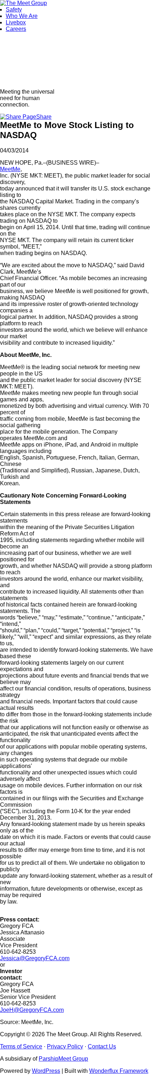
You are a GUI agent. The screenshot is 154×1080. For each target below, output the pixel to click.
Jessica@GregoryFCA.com (34, 958)
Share (44, 117)
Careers (16, 29)
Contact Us (102, 1046)
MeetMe (10, 169)
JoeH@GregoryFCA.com (32, 1010)
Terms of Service (21, 1046)
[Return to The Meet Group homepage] (23, 3)
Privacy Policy (65, 1046)
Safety (14, 9)
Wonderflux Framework (118, 1071)
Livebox (16, 22)
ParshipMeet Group (63, 1059)
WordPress (46, 1071)
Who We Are (22, 16)
